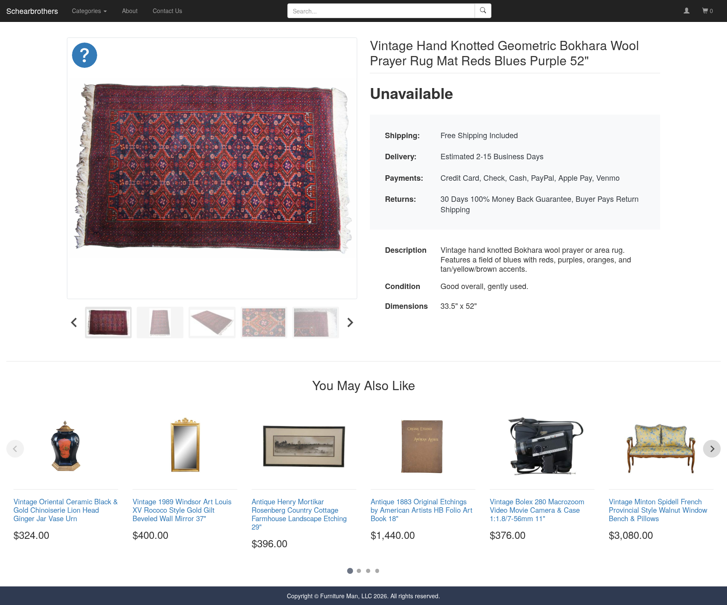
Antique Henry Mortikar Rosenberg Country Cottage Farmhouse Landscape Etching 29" (299, 514)
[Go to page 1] (350, 570)
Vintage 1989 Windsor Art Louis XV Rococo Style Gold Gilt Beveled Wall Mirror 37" (182, 509)
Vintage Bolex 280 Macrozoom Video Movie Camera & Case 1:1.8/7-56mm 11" (537, 509)
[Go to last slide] (74, 322)
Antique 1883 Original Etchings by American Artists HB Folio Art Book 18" (421, 509)
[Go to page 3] (368, 571)
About (130, 10)
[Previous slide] (15, 449)
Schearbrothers (32, 10)
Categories (87, 10)
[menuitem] (108, 322)
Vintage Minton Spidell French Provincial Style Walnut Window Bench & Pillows (658, 509)
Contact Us (167, 10)
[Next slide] (349, 322)
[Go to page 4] (377, 571)
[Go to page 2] (359, 571)
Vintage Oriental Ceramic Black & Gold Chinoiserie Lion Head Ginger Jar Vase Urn (65, 509)
